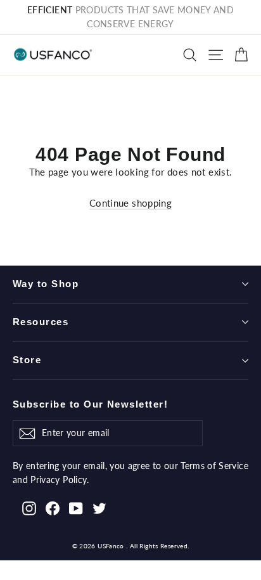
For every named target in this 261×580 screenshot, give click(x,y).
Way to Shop (46, 284)
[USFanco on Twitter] (99, 507)
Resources (40, 322)
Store (27, 360)
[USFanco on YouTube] (76, 507)
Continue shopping (130, 203)
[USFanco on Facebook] (53, 507)
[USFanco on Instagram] (29, 507)
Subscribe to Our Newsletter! (90, 404)
